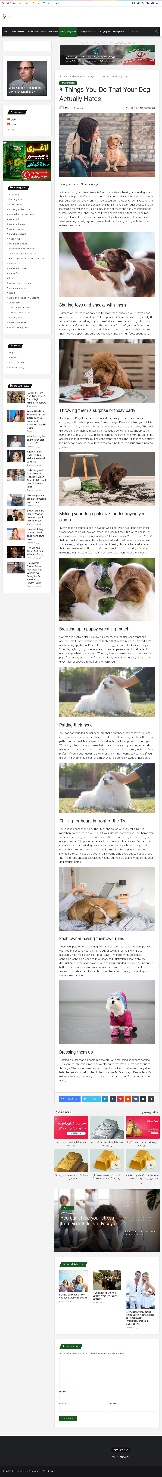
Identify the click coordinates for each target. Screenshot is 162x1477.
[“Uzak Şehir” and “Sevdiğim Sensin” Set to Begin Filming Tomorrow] (16, 397)
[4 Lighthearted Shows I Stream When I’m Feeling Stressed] (107, 1280)
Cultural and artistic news (21, 214)
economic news (16, 229)
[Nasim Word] (6, 17)
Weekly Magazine (17, 322)
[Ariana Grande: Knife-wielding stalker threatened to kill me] (16, 456)
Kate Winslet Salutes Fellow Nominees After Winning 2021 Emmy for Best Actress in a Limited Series (35, 573)
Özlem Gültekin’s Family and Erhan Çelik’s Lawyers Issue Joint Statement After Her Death (37, 420)
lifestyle (12, 263)
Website (112, 1403)
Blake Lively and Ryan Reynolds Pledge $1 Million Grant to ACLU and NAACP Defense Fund (36, 479)
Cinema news (15, 204)
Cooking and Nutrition (88, 31)
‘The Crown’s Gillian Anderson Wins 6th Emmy (35, 551)
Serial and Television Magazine (24, 298)
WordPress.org (16, 367)
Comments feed (17, 362)
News (6, 31)
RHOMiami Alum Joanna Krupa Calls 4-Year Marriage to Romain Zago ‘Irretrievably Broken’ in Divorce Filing (140, 1318)
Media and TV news (18, 268)
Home (64, 76)
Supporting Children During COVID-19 (88, 1221)
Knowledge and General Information (26, 258)
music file (14, 273)
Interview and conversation (22, 249)
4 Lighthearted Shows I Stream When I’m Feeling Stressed (105, 1296)
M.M (67, 108)
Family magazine (68, 31)
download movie (17, 224)
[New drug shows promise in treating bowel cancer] (16, 500)
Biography (105, 31)
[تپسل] (4, 142)
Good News (53, 31)
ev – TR (41, 3)
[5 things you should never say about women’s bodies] (73, 1281)
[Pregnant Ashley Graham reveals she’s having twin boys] (16, 534)
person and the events (20, 283)
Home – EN (30, 3)
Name (62, 1391)
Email (62, 1403)
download (14, 219)
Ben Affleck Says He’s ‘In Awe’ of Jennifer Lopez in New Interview (35, 516)
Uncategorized (118, 31)
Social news (15, 303)
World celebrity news (19, 327)
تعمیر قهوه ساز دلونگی (119, 1456)
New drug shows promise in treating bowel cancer (36, 499)
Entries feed (14, 357)
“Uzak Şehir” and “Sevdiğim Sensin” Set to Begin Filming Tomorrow (36, 398)
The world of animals (19, 307)
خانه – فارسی (53, 3)
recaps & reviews (17, 288)
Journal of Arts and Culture (22, 253)
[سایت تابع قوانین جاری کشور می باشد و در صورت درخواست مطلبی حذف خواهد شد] (107, 55)
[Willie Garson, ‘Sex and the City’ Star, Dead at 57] (16, 441)
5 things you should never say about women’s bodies (73, 1296)
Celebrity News (17, 31)
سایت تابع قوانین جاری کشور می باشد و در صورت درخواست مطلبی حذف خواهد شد (107, 43)
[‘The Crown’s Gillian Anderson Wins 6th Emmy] (16, 552)
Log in (12, 353)
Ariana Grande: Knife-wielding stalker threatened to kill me (27, 90)
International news (18, 244)
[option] (107, 1220)
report (12, 293)
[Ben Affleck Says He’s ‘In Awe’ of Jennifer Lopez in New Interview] (16, 515)
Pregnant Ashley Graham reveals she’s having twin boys (35, 534)
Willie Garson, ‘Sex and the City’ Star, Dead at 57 (36, 440)
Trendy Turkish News (36, 31)
